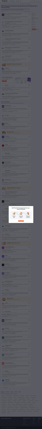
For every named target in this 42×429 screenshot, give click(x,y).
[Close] (32, 207)
